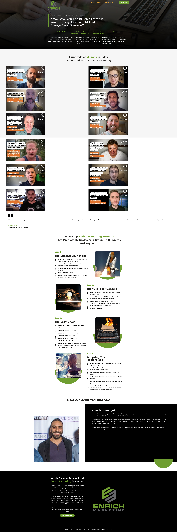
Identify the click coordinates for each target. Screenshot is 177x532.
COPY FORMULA (96, 2)
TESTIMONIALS (108, 2)
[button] (124, 2)
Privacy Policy (108, 529)
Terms (102, 529)
